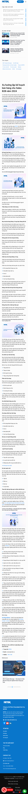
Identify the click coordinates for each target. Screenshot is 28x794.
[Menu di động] (25, 1)
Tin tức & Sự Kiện (6, 745)
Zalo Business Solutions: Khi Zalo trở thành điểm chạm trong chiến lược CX (13, 24)
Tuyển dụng (5, 750)
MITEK (16, 126)
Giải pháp (5, 733)
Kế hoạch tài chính (7, 465)
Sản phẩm (5, 731)
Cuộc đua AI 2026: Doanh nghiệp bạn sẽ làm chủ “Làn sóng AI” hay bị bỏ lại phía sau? (13, 15)
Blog (4, 747)
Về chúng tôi (5, 737)
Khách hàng (5, 735)
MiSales (7, 545)
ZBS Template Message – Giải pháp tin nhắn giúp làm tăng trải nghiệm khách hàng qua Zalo (13, 680)
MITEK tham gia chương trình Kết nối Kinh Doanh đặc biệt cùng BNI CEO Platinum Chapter (13, 10)
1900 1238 (9, 654)
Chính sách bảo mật (13, 781)
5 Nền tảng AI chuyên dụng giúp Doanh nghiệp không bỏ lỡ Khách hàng (13, 19)
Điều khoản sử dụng (13, 784)
